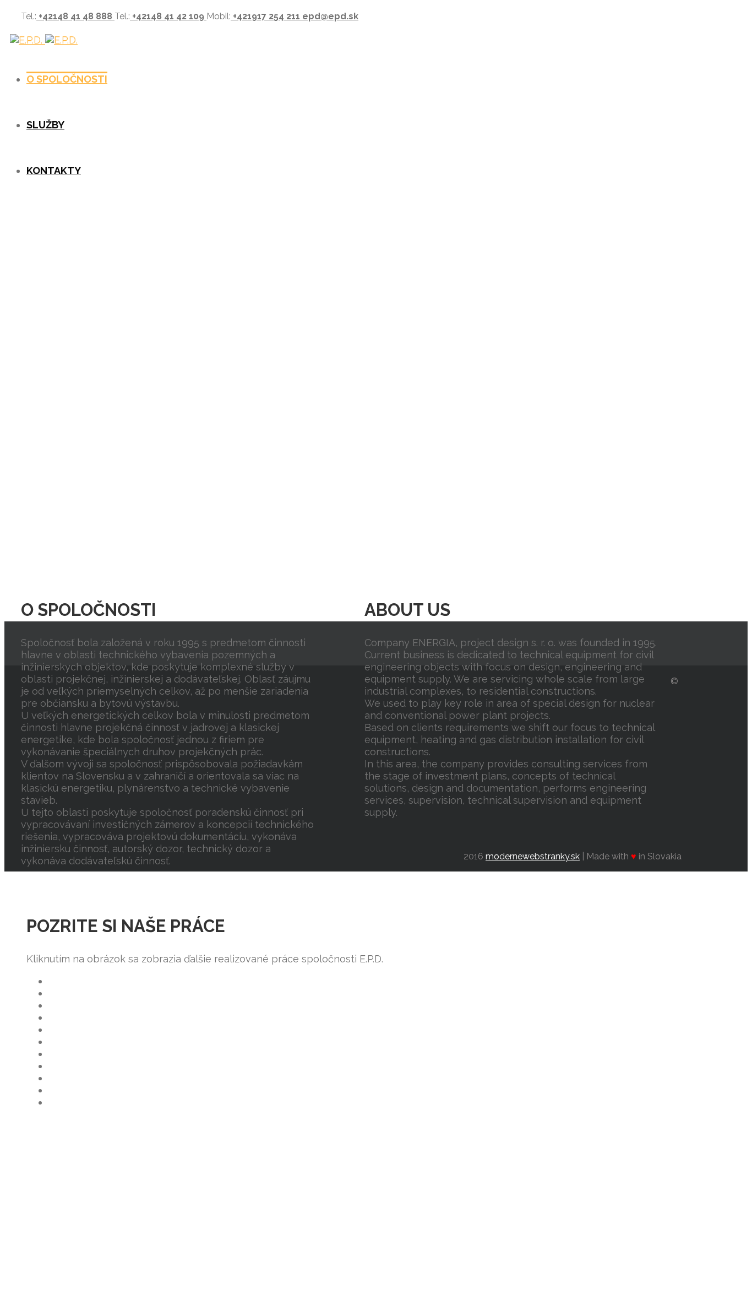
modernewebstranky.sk (533, 856)
